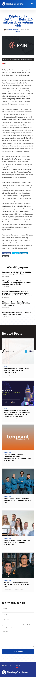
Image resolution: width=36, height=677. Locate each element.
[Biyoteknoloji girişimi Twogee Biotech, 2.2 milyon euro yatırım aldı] (18, 523)
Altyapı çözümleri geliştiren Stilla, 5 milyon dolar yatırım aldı (17, 584)
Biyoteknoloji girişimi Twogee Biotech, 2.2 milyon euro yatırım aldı (17, 542)
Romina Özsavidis (13, 29)
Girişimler (7, 452)
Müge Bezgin (7, 375)
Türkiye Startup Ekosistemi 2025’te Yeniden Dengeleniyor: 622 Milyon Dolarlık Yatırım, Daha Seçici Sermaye (17, 293)
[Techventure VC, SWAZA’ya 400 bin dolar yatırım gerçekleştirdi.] (18, 351)
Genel (6, 366)
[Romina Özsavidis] (5, 30)
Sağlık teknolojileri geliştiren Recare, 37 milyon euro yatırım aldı (17, 313)
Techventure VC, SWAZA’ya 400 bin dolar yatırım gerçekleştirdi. (16, 273)
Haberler (17, 31)
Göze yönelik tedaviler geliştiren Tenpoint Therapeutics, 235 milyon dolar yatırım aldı (16, 303)
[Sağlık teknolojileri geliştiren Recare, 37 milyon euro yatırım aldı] (18, 481)
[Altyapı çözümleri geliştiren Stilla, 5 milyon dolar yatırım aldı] (18, 565)
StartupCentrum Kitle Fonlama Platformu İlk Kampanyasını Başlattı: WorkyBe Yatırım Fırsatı (16, 282)
